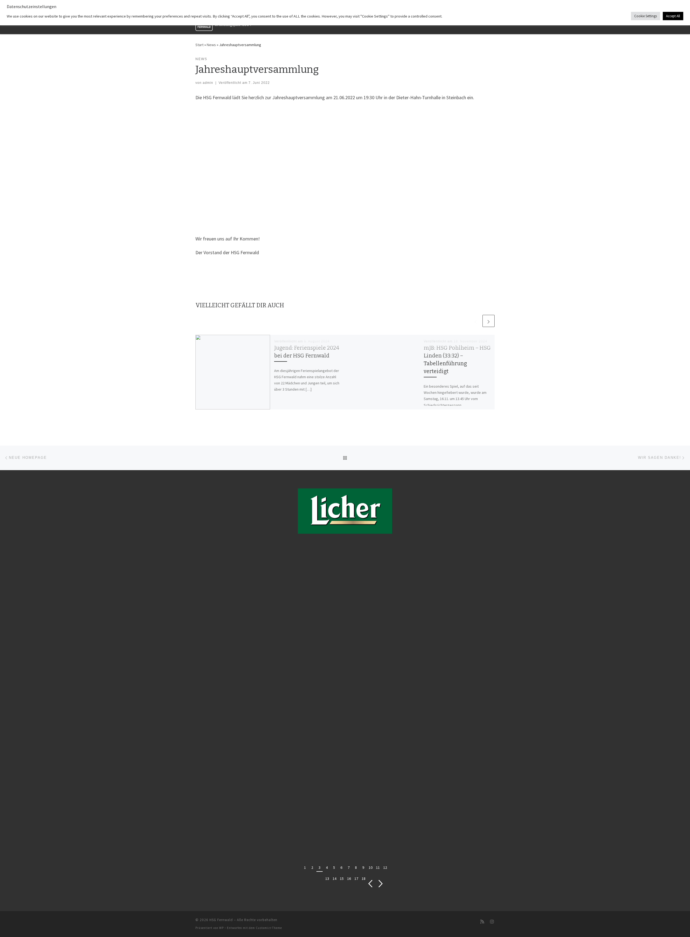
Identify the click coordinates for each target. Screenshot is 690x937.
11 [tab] (378, 867)
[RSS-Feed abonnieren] (482, 921)
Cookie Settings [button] (645, 16)
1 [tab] (305, 867)
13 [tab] (327, 878)
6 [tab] (341, 867)
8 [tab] (356, 867)
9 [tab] (363, 867)
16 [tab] (349, 878)
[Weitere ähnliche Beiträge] (488, 321)
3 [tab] (319, 867)
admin (208, 83)
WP (221, 928)
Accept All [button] (673, 16)
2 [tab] (312, 867)
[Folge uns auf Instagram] (492, 921)
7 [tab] (349, 867)
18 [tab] (363, 878)
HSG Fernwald (221, 920)
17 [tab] (356, 878)
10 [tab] (370, 867)
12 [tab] (385, 867)
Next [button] (380, 883)
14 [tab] (334, 878)
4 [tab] (327, 867)
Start (199, 44)
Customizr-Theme (269, 928)
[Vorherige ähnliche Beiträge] (476, 321)
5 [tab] (334, 867)
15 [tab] (342, 878)
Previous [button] (370, 883)
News (211, 44)
